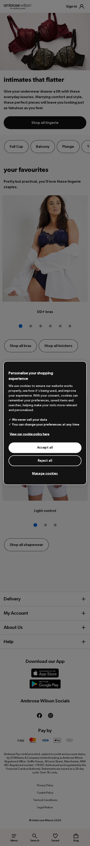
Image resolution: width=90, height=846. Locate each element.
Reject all (45, 460)
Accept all (45, 447)
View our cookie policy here (29, 434)
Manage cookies (45, 473)
